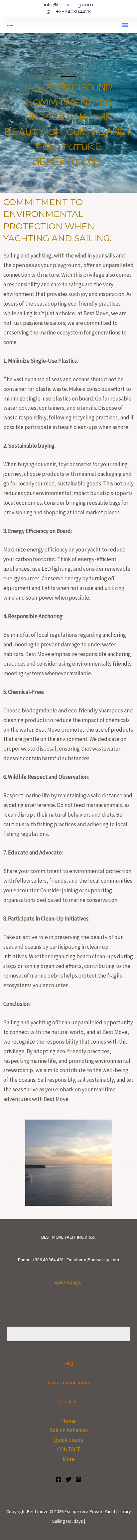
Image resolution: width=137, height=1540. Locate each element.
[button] (125, 25)
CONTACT (68, 1449)
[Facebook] (59, 1479)
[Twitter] (68, 1479)
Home (68, 1421)
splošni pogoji (68, 1282)
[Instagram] (78, 1479)
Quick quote (68, 1439)
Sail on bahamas (69, 1430)
